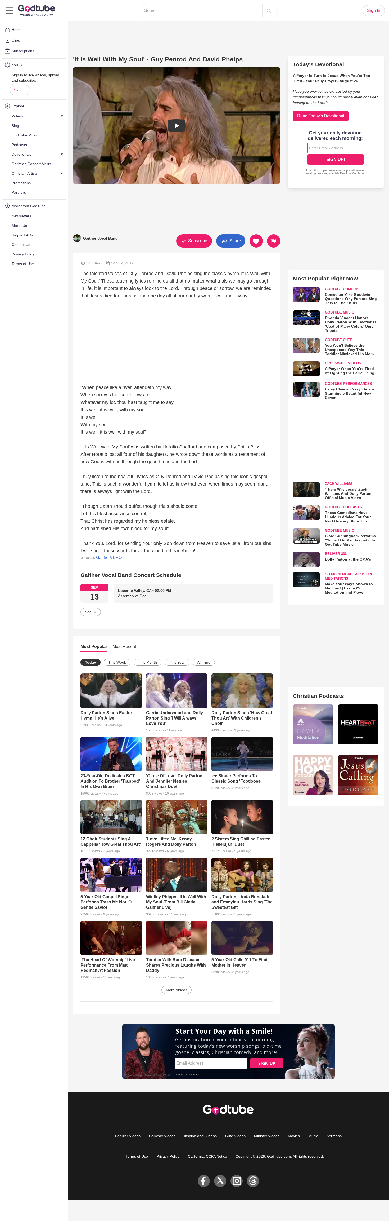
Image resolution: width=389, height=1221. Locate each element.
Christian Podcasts (318, 696)
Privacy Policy (167, 1156)
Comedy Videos (162, 1136)
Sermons (334, 1136)
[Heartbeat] (358, 724)
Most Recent (124, 646)
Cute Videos (235, 1136)
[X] (220, 1181)
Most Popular (93, 646)
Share (234, 240)
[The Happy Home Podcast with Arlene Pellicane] (313, 775)
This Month (147, 662)
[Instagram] (236, 1181)
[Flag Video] (273, 241)
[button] (176, 125)
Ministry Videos (266, 1136)
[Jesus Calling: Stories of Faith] (358, 775)
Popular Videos (128, 1136)
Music (313, 1136)
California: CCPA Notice (207, 1156)
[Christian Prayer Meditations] (313, 724)
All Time (203, 662)
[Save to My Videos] (256, 241)
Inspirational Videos (200, 1136)
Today (90, 662)
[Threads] (253, 1181)
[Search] (269, 10)
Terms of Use (137, 1156)
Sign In (20, 90)
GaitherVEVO (109, 557)
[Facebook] (204, 1181)
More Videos (176, 990)
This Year (177, 662)
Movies (294, 1136)
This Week (117, 662)
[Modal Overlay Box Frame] (335, 153)
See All (90, 612)
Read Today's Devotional (320, 116)
